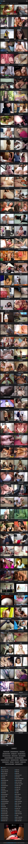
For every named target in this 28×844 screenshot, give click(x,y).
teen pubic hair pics (21, 753)
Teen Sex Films (4, 799)
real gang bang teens (14, 751)
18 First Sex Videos (19, 783)
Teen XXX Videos (18, 775)
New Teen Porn (18, 820)
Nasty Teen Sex (18, 818)
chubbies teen (23, 762)
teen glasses (22, 751)
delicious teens (14, 755)
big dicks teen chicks (15, 760)
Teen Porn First (5, 785)
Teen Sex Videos (5, 811)
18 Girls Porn (18, 785)
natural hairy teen (5, 762)
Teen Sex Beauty (5, 794)
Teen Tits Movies (5, 815)
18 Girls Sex (17, 787)
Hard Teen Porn (18, 813)
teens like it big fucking (19, 757)
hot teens (12, 762)
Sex (2, 1)
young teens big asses (5, 760)
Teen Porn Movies (5, 801)
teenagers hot (13, 753)
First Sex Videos (18, 782)
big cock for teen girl (6, 755)
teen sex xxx (18, 799)
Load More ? (14, 748)
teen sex (3, 776)
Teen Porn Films (5, 780)
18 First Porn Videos (19, 778)
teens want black (22, 755)
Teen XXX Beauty (5, 818)
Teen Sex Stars (5, 808)
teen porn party (6, 751)
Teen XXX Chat (4, 820)
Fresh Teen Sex (18, 811)
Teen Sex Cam (4, 796)
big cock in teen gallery (10, 764)
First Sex (17, 804)
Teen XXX (3, 778)
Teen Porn (4, 782)
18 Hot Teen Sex (5, 771)
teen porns (17, 762)
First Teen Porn (5, 769)
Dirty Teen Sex (18, 803)
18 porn (17, 790)
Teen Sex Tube (4, 775)
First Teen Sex (4, 773)
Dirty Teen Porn (18, 801)
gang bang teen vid (18, 764)
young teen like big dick (9, 757)
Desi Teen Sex (18, 794)
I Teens (16, 815)
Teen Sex (3, 789)
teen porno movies (6, 753)
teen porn (4, 806)
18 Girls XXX (17, 789)
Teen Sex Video (4, 813)
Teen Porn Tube (5, 790)
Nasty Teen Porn (18, 817)
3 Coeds (17, 792)
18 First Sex (17, 808)
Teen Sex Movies (5, 803)
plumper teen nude (23, 760)
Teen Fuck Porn (18, 780)
